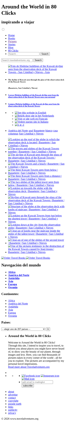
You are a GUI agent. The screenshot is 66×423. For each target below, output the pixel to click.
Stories (11, 44)
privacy (12, 412)
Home (11, 35)
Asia (10, 309)
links (10, 406)
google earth (14, 403)
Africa (11, 300)
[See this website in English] (30, 112)
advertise (13, 394)
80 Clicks (13, 50)
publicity (12, 409)
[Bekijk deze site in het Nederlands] (34, 115)
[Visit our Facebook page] (31, 375)
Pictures (12, 41)
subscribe (27, 385)
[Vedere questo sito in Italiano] (31, 121)
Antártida (13, 306)
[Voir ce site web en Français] (31, 118)
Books (11, 38)
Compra (34, 105)
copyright (13, 400)
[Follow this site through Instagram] (50, 375)
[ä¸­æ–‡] (19, 124)
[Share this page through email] (28, 378)
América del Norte (18, 303)
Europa (12, 312)
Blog (10, 47)
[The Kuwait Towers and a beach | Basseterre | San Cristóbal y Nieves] (36, 166)
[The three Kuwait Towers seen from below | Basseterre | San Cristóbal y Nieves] (36, 172)
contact (12, 397)
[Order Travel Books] (25, 257)
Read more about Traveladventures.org (29, 366)
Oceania (12, 315)
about (11, 391)
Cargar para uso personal (33, 96)
